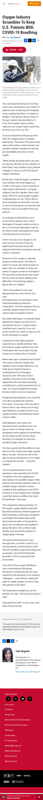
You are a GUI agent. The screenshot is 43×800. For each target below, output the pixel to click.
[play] (3, 797)
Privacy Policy (10, 715)
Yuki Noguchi (15, 37)
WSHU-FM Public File (12, 751)
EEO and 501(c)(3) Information (16, 725)
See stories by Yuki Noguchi (28, 671)
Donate (35, 4)
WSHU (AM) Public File (13, 746)
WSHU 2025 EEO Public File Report (17, 720)
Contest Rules (10, 735)
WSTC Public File (11, 761)
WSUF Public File (11, 756)
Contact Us (9, 709)
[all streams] (40, 797)
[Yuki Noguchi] (7, 655)
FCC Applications (11, 741)
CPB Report (9, 730)
